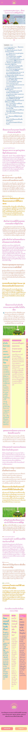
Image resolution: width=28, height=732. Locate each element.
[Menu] (2, 2)
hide (11, 45)
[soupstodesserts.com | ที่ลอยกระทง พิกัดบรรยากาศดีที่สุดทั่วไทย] (14, 2)
